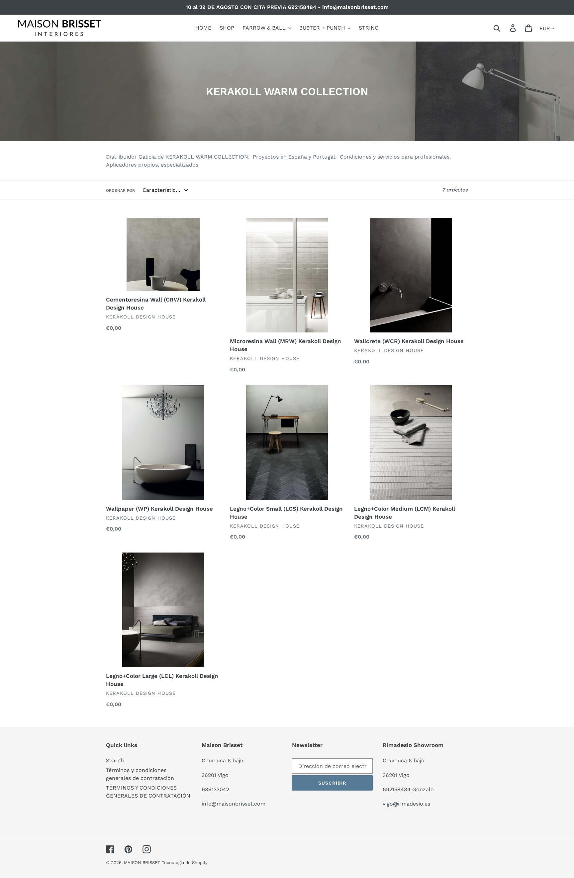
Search (115, 760)
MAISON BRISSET (142, 862)
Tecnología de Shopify (185, 862)
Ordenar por (120, 190)
